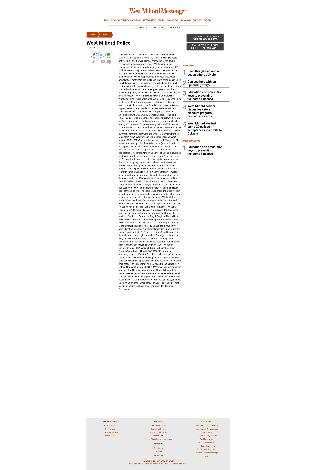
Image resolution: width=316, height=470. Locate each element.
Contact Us (175, 27)
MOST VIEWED (189, 65)
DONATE (223, 3)
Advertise (158, 27)
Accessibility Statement (178, 464)
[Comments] (108, 55)
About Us (143, 27)
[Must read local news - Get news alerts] (206, 38)
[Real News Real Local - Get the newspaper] (206, 47)
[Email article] (102, 64)
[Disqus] (134, 323)
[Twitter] (101, 55)
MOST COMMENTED (191, 141)
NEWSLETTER (209, 3)
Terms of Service (150, 464)
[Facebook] (94, 55)
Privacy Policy (163, 464)
